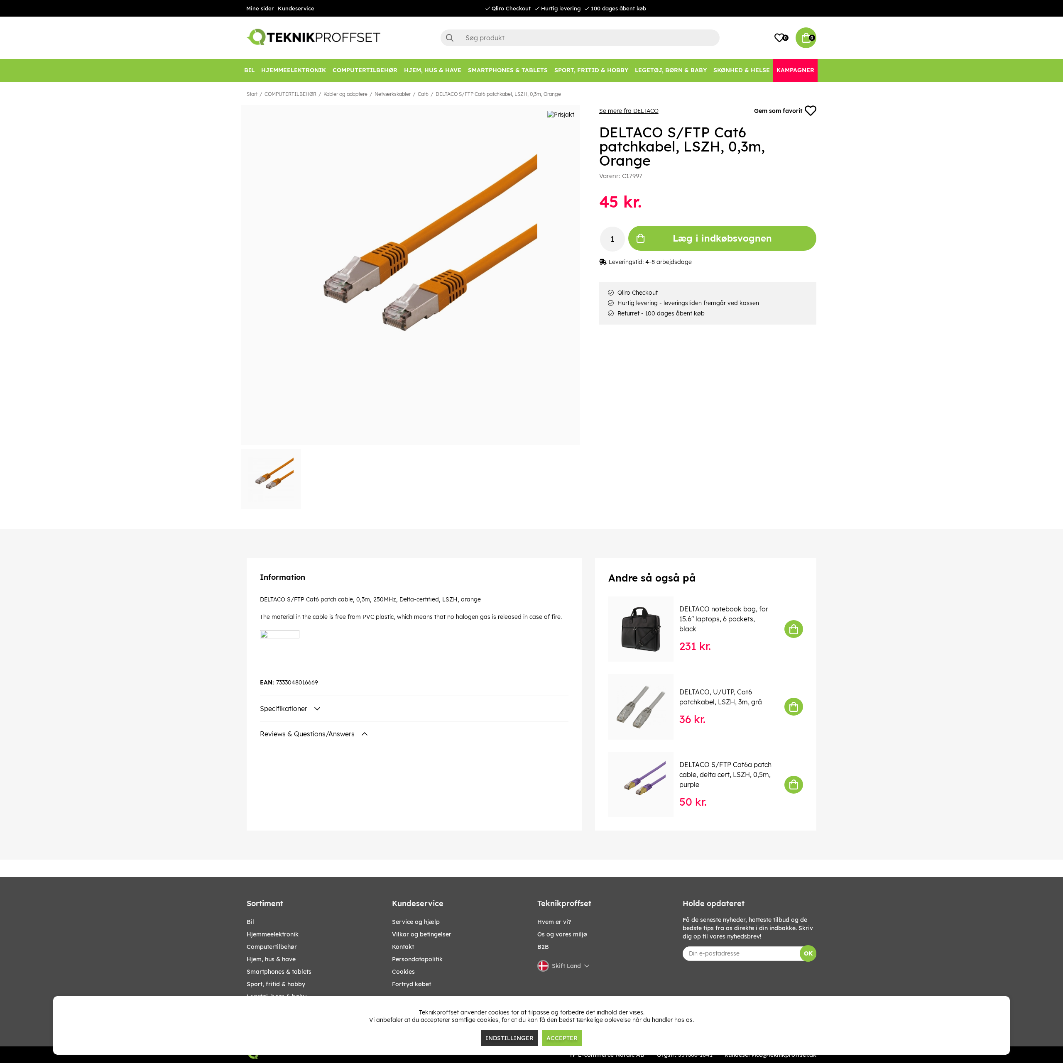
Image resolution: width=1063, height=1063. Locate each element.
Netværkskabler (393, 94)
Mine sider (260, 8)
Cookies (403, 971)
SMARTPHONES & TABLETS (279, 971)
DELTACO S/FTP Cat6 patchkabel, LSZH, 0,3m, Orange (498, 94)
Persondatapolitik (417, 959)
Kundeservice (296, 8)
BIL (250, 922)
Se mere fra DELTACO (629, 111)
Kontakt (403, 947)
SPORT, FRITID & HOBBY (276, 984)
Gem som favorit (778, 111)
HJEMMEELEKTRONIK (273, 934)
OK (808, 953)
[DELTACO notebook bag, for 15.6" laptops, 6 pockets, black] (646, 629)
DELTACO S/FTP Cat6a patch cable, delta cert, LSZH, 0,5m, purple (725, 774)
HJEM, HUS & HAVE (271, 959)
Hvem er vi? (554, 922)
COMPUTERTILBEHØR (290, 94)
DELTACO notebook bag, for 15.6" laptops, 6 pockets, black (723, 619)
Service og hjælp (416, 922)
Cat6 (423, 94)
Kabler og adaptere (345, 94)
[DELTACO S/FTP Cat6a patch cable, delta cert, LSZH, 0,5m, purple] (646, 784)
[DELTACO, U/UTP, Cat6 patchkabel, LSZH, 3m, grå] (646, 706)
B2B (543, 947)
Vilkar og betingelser (421, 934)
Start (252, 94)
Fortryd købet (411, 984)
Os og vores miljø (562, 934)
